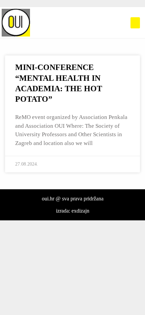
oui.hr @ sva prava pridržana (73, 198)
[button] (135, 22)
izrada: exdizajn (72, 211)
